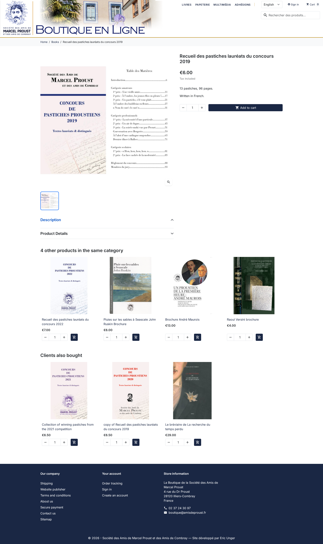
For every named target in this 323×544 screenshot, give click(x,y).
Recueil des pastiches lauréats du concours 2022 (65, 322)
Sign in (107, 489)
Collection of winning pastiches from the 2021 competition (68, 427)
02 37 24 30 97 (180, 508)
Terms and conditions (55, 495)
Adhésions (243, 4)
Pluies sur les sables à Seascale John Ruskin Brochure (130, 322)
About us (46, 501)
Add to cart (245, 108)
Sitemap (46, 519)
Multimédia (222, 4)
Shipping (46, 483)
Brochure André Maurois (182, 319)
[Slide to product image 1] (49, 201)
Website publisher (52, 489)
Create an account (115, 495)
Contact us (48, 513)
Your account (111, 473)
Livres (186, 4)
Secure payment (51, 507)
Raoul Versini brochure (243, 319)
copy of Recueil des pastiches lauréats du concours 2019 (131, 427)
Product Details (54, 233)
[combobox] (290, 15)
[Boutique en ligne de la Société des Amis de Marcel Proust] (85, 18)
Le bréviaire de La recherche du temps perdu (187, 427)
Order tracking (112, 483)
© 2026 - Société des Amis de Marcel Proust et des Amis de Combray (138, 538)
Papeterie (202, 4)
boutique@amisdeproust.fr (187, 512)
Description (50, 220)
